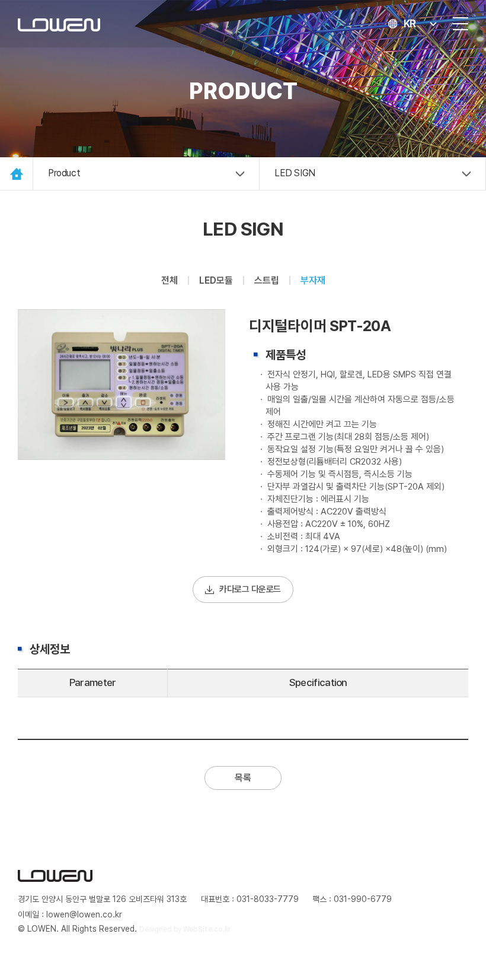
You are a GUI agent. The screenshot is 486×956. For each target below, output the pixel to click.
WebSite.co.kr (207, 929)
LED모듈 (216, 280)
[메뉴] (460, 23)
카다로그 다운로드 (250, 589)
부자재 (312, 280)
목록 (243, 777)
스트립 (266, 280)
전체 (169, 280)
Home (16, 173)
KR (410, 23)
